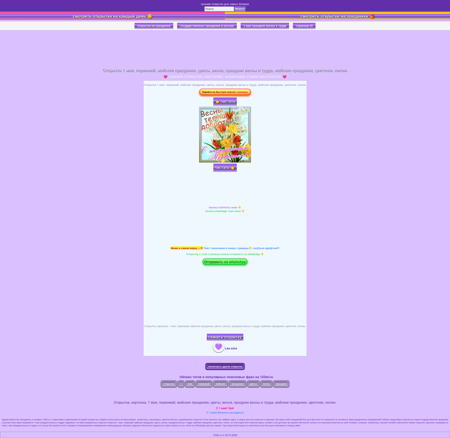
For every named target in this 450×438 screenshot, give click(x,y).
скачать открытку (225, 337)
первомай (204, 383)
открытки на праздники (153, 25)
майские (220, 383)
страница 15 (304, 25)
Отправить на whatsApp (225, 261)
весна (266, 383)
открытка (168, 383)
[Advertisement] (225, 48)
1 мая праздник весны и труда (265, 25)
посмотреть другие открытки (225, 366)
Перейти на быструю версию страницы (225, 92)
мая (190, 383)
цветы (253, 383)
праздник (281, 383)
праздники (237, 383)
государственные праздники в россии (207, 25)
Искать (240, 8)
